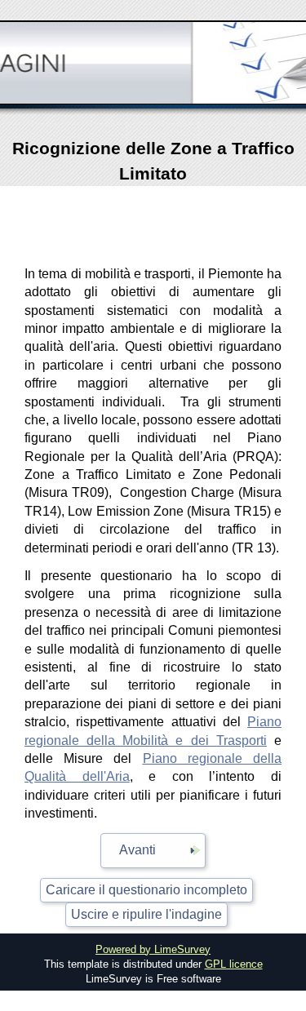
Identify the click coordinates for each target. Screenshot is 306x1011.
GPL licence (234, 964)
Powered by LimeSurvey (153, 949)
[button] (153, 850)
